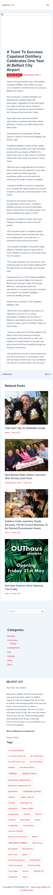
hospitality (13, 825)
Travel (24, 877)
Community (12, 640)
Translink (12, 877)
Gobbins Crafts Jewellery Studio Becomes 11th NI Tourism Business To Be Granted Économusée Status (26, 525)
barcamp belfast (27, 767)
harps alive (25, 820)
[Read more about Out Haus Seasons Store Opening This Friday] (26, 560)
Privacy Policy (12, 737)
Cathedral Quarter (32, 791)
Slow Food (12, 854)
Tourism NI (38, 871)
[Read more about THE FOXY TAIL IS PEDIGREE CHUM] (26, 408)
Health (37, 820)
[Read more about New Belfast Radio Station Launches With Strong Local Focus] (26, 455)
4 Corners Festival (16, 756)
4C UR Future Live (16, 761)
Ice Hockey (28, 825)
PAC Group (37, 843)
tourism (25, 871)
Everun (38, 814)
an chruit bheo (36, 762)
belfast (13, 773)
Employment (13, 814)
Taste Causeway (15, 865)
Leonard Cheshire (15, 831)
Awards (11, 767)
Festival (11, 820)
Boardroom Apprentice (19, 780)
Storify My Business (16, 860)
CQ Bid (11, 803)
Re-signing (13, 849)
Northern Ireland (18, 842)
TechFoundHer (34, 865)
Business (11, 75)
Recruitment (27, 849)
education (12, 808)
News (19, 75)
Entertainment (10, 483)
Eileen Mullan (27, 808)
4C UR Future (36, 756)
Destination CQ (26, 803)
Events (27, 814)
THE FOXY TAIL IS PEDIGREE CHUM (25, 428)
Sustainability (35, 860)
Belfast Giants (29, 773)
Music (35, 836)
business (13, 791)
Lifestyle (11, 656)
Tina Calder (13, 871)
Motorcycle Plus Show (17, 837)
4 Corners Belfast (16, 750)
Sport (9, 664)
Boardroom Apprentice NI (19, 785)
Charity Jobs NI (27, 797)
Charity (13, 643)
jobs (9, 652)
